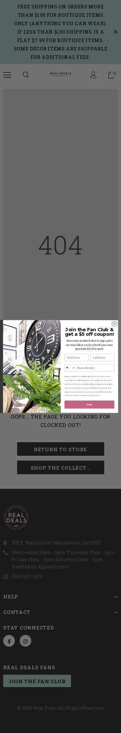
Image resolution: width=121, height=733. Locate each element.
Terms (99, 396)
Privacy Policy (91, 396)
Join (89, 404)
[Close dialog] (114, 323)
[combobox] (70, 367)
